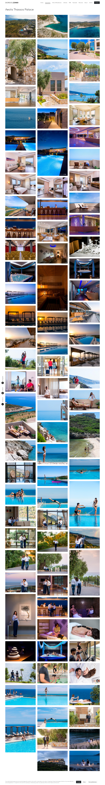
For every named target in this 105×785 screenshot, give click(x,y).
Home (41, 2)
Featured (75, 2)
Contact (97, 2)
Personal (81, 2)
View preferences (92, 782)
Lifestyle (65, 2)
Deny (84, 782)
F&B (70, 2)
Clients (90, 2)
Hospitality (47, 2)
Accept (78, 782)
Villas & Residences (57, 2)
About (85, 2)
